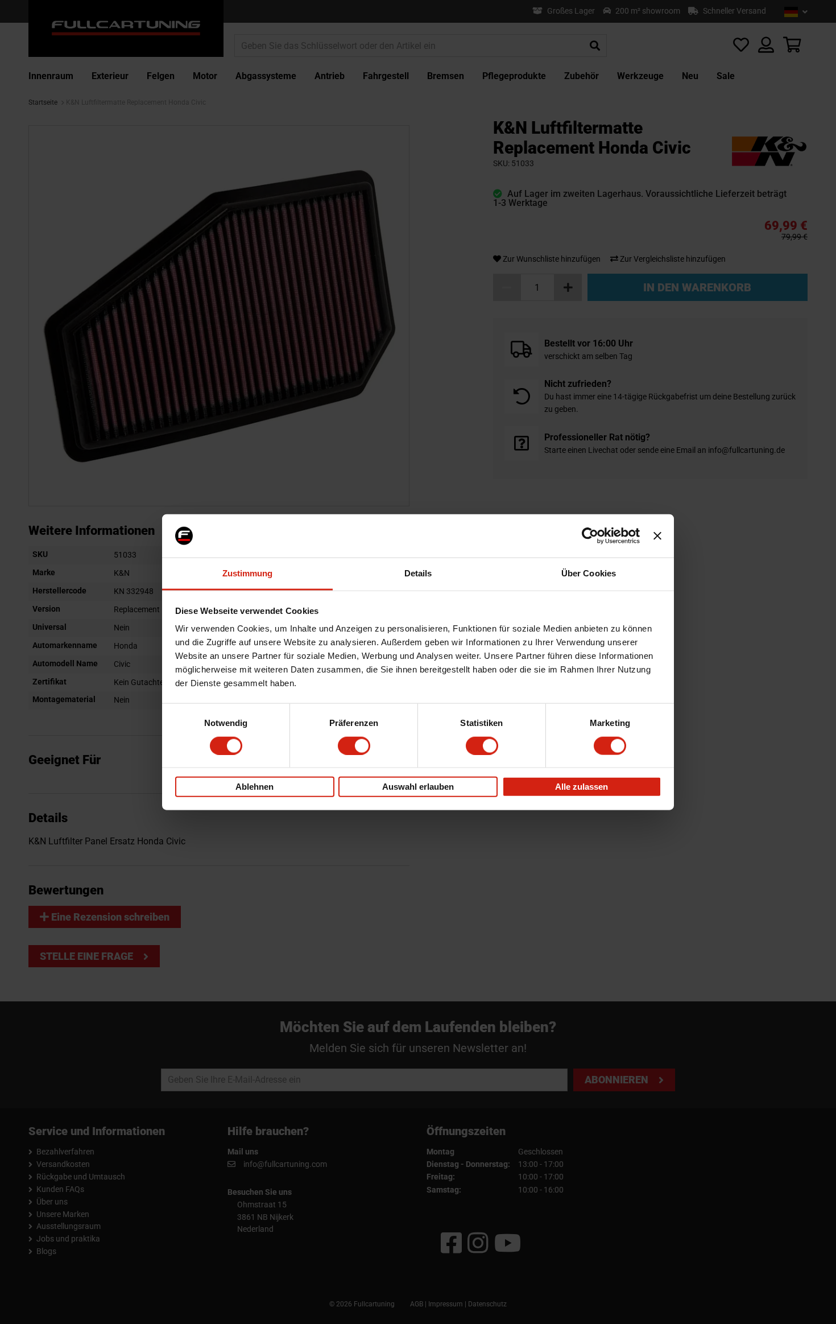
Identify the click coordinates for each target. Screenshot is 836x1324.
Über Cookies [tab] (588, 573)
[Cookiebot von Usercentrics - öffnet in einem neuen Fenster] (590, 536)
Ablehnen (254, 786)
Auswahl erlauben (418, 786)
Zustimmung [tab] (247, 573)
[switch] (354, 745)
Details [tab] (418, 573)
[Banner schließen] (657, 536)
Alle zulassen (581, 786)
